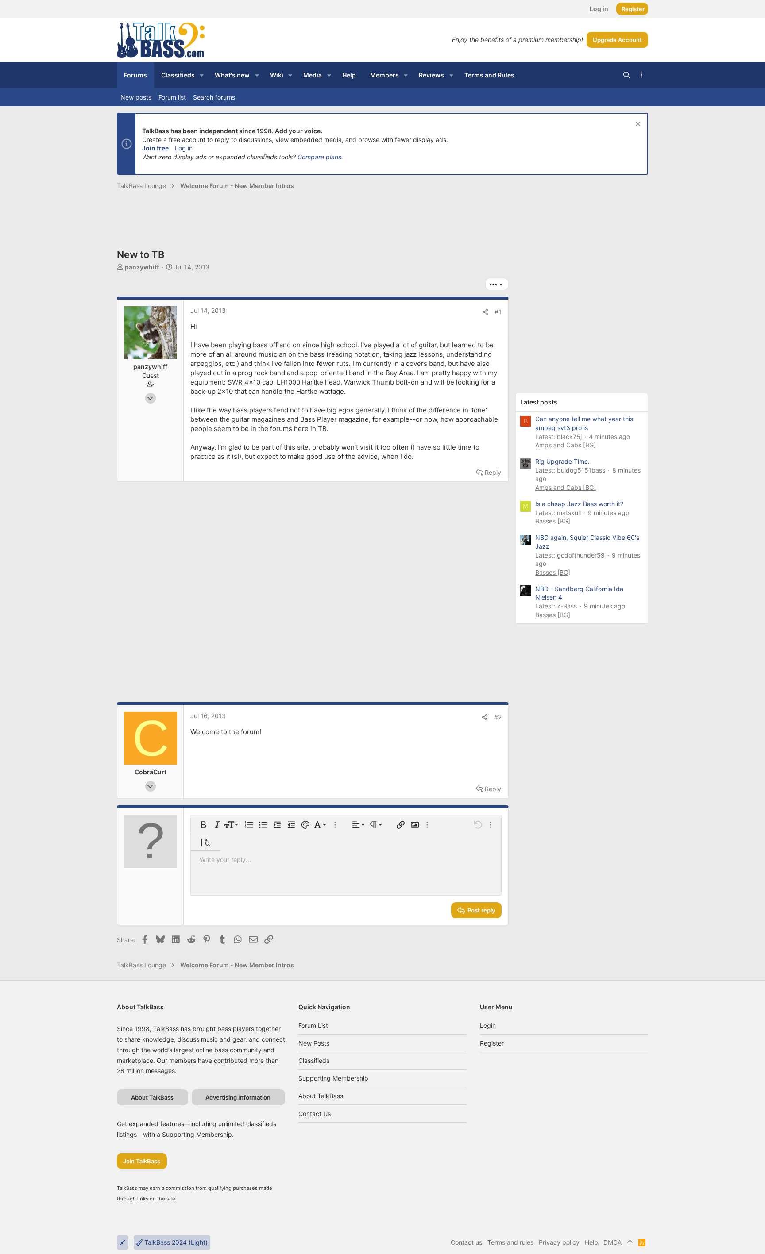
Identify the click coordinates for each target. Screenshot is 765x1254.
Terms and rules (510, 1242)
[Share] (485, 312)
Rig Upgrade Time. (562, 461)
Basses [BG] (552, 521)
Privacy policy (559, 1242)
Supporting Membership (333, 1078)
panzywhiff (142, 267)
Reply (493, 472)
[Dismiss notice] (637, 125)
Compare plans (319, 157)
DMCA (612, 1242)
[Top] (630, 1242)
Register (492, 1043)
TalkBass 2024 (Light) (175, 1242)
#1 (498, 311)
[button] (202, 75)
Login (488, 1025)
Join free (155, 148)
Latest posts (538, 402)
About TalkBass (320, 1096)
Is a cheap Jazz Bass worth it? (579, 504)
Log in (184, 148)
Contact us (314, 1113)
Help (591, 1242)
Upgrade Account (617, 39)
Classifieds (313, 1060)
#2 (498, 717)
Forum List (313, 1025)
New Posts (313, 1043)
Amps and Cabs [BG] (565, 445)
